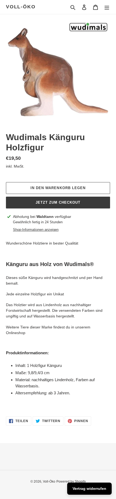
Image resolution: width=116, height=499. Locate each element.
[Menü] (106, 7)
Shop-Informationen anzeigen (36, 230)
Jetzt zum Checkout (58, 202)
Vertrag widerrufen (89, 488)
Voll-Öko (20, 6)
